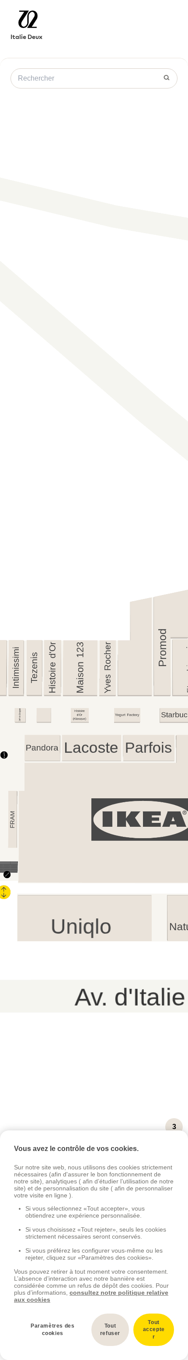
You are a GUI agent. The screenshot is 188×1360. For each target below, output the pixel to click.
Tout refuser (110, 1329)
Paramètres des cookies (52, 1329)
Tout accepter (154, 1329)
